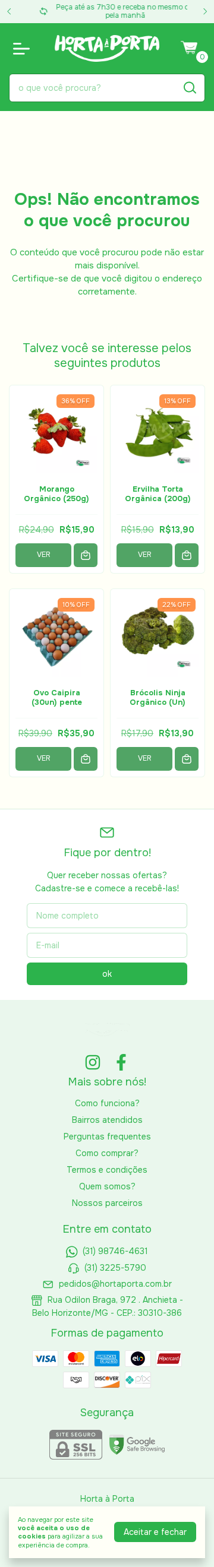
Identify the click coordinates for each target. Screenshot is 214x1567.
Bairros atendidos (107, 1120)
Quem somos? (107, 1186)
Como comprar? (107, 1153)
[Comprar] (85, 555)
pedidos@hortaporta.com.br (115, 1283)
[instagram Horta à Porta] (93, 1062)
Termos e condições (107, 1169)
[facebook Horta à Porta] (121, 1062)
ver (44, 554)
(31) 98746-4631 (115, 1251)
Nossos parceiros (107, 1203)
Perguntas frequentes (107, 1136)
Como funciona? (107, 1103)
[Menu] (24, 49)
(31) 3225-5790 (115, 1267)
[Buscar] (189, 87)
